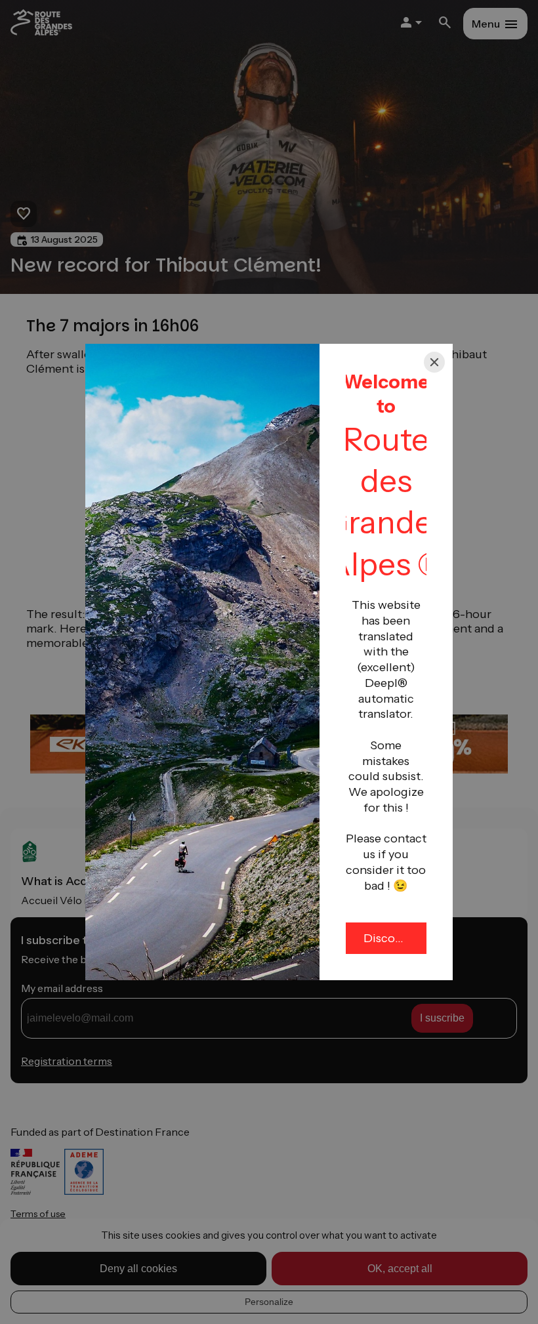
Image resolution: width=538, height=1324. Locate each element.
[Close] (434, 362)
